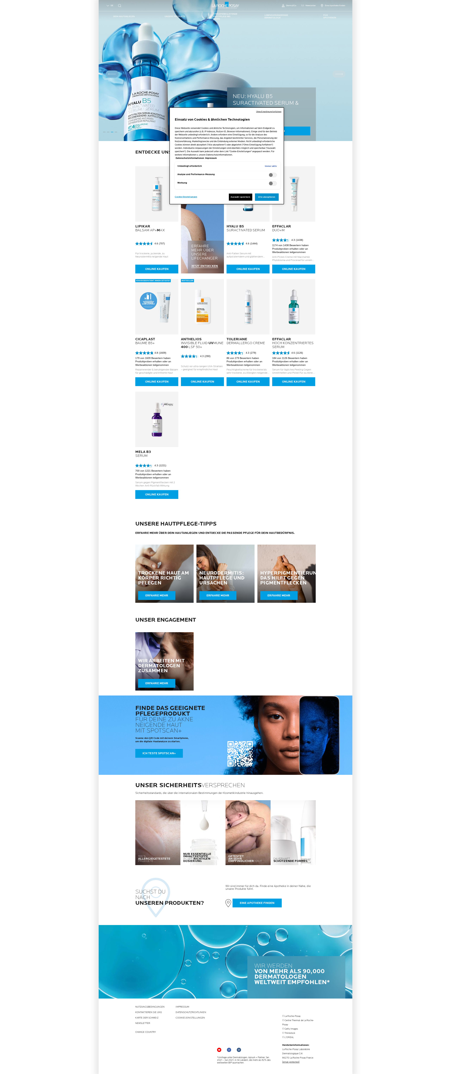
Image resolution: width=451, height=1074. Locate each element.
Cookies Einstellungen (190, 1018)
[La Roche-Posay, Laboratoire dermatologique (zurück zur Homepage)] (225, 5)
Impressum (182, 1007)
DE (112, 5)
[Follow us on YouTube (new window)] (219, 1050)
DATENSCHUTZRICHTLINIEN (191, 1012)
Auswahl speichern (240, 197)
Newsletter (142, 1023)
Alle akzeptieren (266, 197)
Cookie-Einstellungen (186, 197)
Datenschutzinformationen (190, 158)
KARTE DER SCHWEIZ (146, 1018)
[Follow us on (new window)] (229, 1050)
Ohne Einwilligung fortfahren (268, 112)
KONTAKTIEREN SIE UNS (148, 1012)
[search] (120, 6)
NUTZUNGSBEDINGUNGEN (150, 1007)
